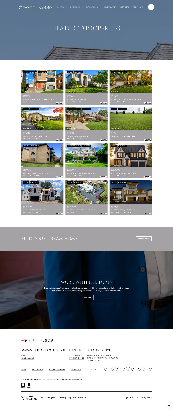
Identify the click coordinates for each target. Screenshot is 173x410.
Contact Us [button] (86, 298)
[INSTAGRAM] (112, 369)
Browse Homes (143, 239)
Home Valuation (110, 7)
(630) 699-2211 (138, 7)
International (92, 7)
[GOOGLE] (144, 369)
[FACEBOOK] (106, 369)
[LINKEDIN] (117, 369)
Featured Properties (57, 369)
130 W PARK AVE (75, 355)
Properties (60, 7)
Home (23, 369)
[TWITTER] (133, 369)
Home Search (75, 7)
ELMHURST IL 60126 (76, 358)
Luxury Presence (79, 397)
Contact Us (91, 369)
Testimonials (76, 369)
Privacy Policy (146, 397)
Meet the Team (37, 369)
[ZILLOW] (150, 369)
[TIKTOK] (123, 369)
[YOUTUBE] (139, 369)
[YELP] (128, 369)
